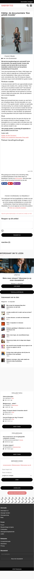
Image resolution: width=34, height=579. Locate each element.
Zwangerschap (17, 447)
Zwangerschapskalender (7, 531)
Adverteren (4, 543)
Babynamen (15, 405)
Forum (2, 525)
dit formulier (18, 178)
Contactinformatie (5, 541)
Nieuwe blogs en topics (7, 527)
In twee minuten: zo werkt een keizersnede (17, 317)
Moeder (12, 56)
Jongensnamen (7, 465)
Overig (21, 440)
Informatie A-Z (4, 511)
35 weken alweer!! (8, 445)
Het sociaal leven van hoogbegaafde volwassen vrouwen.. (14, 437)
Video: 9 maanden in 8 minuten (14, 323)
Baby (2, 517)
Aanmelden (24, 2)
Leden (2, 534)
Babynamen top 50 (26, 465)
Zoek (16, 479)
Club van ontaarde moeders (17, 208)
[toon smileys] (2, 230)
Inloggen (30, 2)
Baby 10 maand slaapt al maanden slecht (15, 410)
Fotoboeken (4, 529)
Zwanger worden (5, 513)
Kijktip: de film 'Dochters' (8, 135)
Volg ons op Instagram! (17, 493)
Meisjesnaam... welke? (9, 403)
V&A (12, 398)
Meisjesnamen (16, 465)
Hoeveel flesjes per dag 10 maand (13, 417)
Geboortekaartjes (8, 396)
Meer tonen (17, 426)
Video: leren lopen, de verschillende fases (17, 335)
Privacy (3, 546)
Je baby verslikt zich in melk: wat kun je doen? (19, 312)
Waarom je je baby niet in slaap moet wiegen (18, 340)
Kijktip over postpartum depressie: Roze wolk (15, 137)
